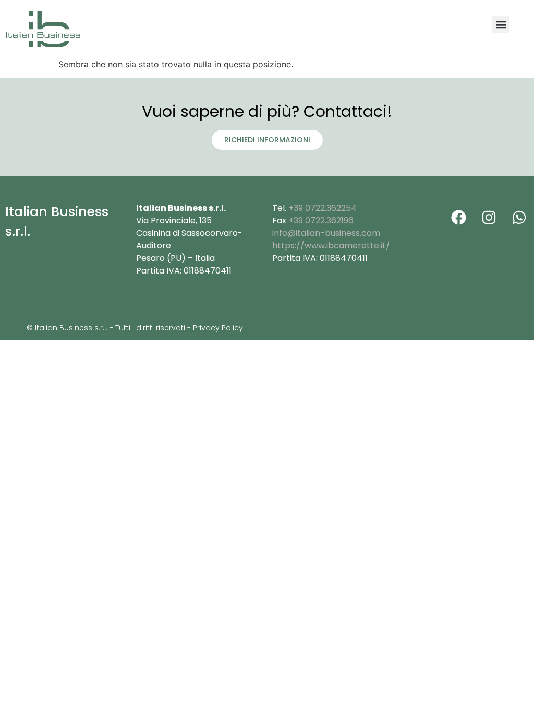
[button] (500, 24)
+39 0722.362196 (321, 221)
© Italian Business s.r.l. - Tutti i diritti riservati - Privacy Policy (135, 328)
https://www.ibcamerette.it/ (331, 246)
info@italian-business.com (326, 233)
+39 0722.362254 (322, 208)
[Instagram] (489, 217)
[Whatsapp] (519, 217)
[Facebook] (458, 217)
